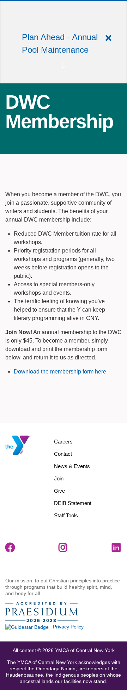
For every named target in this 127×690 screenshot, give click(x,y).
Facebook (10, 547)
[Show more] (63, 65)
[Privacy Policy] (27, 627)
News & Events (72, 466)
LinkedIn (117, 547)
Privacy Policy (68, 627)
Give (59, 491)
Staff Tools (66, 515)
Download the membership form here (60, 372)
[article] (63, 41)
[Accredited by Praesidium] (41, 612)
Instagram (63, 547)
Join (59, 478)
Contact (63, 454)
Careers (63, 442)
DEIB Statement (72, 503)
